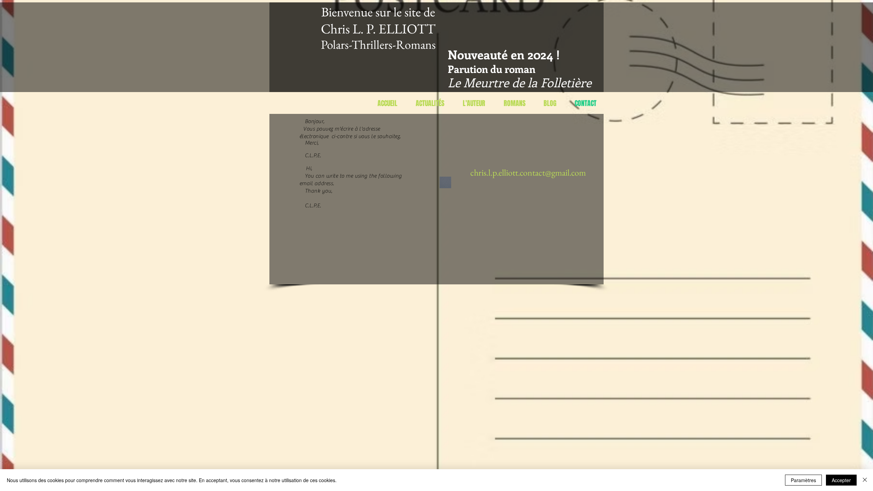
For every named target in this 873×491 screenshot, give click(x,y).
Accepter (841, 480)
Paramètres (803, 480)
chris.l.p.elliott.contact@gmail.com (528, 172)
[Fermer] (865, 480)
